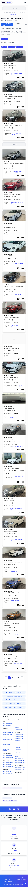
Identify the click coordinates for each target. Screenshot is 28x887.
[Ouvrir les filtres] (25, 884)
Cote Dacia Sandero (7, 798)
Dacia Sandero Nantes (19, 769)
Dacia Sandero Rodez (19, 758)
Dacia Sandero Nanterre (7, 762)
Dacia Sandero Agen (19, 722)
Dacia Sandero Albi (19, 734)
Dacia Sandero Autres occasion (14, 696)
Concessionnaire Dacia (16, 788)
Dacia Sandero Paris (6, 764)
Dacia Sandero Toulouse (20, 762)
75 (18, 677)
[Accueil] (4, 12)
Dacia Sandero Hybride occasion (14, 692)
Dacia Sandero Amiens (7, 755)
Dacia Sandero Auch (19, 736)
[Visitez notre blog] (10, 809)
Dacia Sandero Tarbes (19, 760)
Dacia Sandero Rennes (7, 739)
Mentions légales (20, 877)
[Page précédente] (6, 677)
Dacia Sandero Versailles (7, 766)
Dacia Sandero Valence (7, 725)
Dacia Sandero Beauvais (7, 757)
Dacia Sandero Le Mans (20, 767)
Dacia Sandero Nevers (7, 734)
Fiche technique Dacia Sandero (9, 800)
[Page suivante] (21, 677)
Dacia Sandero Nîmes (19, 753)
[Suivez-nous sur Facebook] (14, 809)
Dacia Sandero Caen (6, 771)
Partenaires (7, 879)
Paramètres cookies (7, 881)
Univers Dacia (6, 788)
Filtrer (5, 38)
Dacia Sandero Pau (19, 724)
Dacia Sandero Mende (19, 744)
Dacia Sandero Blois (6, 744)
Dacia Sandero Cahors (19, 738)
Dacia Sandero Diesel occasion (14, 699)
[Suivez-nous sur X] (18, 809)
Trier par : (3, 42)
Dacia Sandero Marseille (20, 776)
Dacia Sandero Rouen (7, 773)
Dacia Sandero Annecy (7, 723)
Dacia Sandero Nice (19, 778)
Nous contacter (7, 877)
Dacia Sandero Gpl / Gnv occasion (14, 707)
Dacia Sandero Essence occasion (14, 703)
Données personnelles (21, 879)
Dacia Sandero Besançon (7, 732)
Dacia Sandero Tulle (19, 729)
